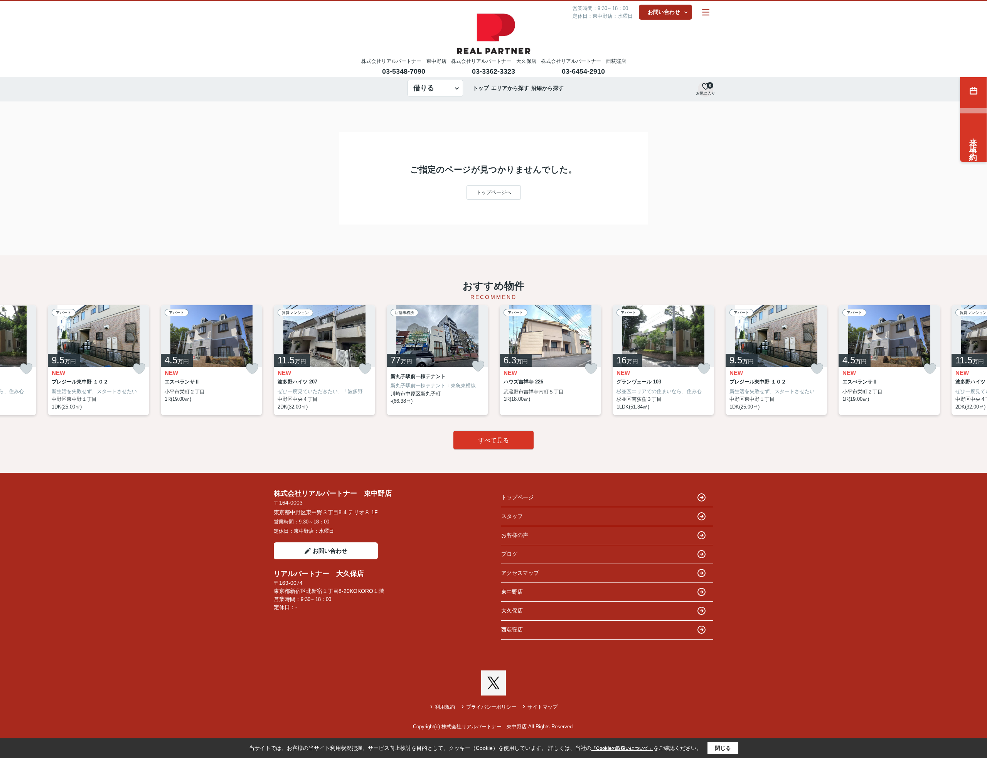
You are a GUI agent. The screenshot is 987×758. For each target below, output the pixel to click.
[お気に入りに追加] (26, 369)
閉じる (723, 748)
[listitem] (324, 360)
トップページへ (493, 192)
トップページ (517, 497)
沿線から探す (547, 88)
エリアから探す (510, 88)
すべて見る (493, 440)
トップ (481, 88)
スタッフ (512, 516)
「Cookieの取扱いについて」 (622, 748)
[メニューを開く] (705, 12)
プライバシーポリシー (491, 707)
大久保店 (512, 611)
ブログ (509, 554)
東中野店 (512, 592)
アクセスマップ (520, 573)
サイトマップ (542, 707)
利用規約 (445, 707)
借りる (423, 88)
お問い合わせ (664, 12)
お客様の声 (514, 535)
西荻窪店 (512, 629)
